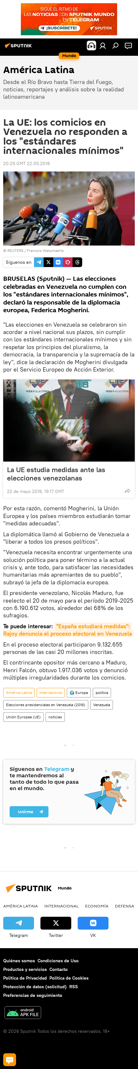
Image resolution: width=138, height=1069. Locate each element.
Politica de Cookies (69, 978)
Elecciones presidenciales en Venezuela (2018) (45, 704)
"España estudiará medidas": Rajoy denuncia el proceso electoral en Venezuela (67, 629)
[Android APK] (23, 1013)
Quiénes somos (19, 961)
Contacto (58, 969)
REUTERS (15, 250)
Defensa (124, 906)
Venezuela (101, 704)
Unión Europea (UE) (23, 716)
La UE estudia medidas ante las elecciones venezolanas (56, 473)
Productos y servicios (25, 969)
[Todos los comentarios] (9, 1059)
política (102, 692)
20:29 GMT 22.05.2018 (26, 163)
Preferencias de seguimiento (32, 995)
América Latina (19, 692)
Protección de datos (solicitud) (35, 987)
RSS (73, 987)
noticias (55, 716)
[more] (127, 490)
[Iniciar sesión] (102, 45)
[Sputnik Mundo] (19, 48)
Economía (96, 906)
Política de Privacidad (25, 978)
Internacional (50, 692)
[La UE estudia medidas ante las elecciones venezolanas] (69, 421)
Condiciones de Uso (58, 961)
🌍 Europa (79, 692)
